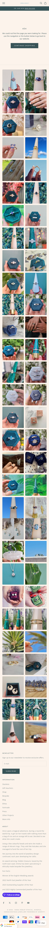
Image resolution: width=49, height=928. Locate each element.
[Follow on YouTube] (28, 903)
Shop (4, 792)
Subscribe (11, 771)
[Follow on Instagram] (16, 903)
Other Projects (8, 815)
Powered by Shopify (36, 912)
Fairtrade (6, 807)
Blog (4, 800)
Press (4, 811)
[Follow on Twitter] (10, 903)
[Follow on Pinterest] (22, 903)
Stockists (5, 784)
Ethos (4, 804)
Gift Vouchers (7, 788)
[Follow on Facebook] (3, 903)
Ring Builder (30, 8)
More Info (6, 819)
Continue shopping (24, 45)
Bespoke (5, 796)
